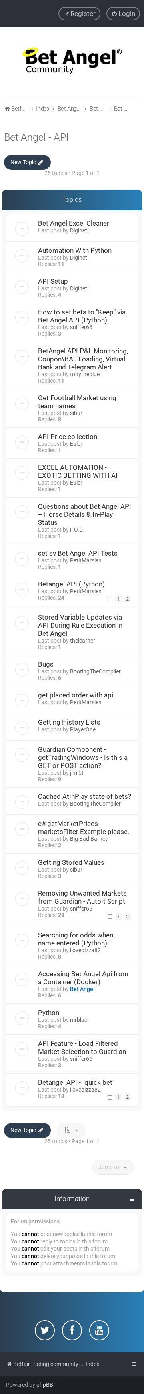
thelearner (82, 640)
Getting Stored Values (71, 862)
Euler (76, 444)
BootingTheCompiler (95, 671)
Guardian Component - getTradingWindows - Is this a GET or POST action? (83, 757)
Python (48, 1013)
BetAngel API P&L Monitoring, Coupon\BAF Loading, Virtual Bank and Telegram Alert (83, 359)
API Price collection (67, 437)
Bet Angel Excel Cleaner (73, 223)
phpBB (44, 1385)
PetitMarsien (86, 560)
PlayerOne (83, 729)
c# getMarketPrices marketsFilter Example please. (83, 828)
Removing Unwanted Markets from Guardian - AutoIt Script (82, 897)
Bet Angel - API (36, 137)
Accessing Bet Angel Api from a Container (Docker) (83, 978)
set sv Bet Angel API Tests (78, 553)
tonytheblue (85, 374)
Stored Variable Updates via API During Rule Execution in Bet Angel (80, 625)
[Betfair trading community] (72, 63)
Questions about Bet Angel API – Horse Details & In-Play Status (84, 514)
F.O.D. (77, 529)
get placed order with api (75, 695)
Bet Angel (82, 989)
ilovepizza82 (85, 950)
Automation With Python (75, 250)
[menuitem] (123, 13)
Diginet (78, 230)
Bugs (46, 664)
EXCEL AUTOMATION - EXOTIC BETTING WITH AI (78, 471)
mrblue (78, 1020)
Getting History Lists (69, 722)
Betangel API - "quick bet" (76, 1082)
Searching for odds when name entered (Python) (75, 939)
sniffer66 (81, 327)
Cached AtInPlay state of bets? (84, 796)
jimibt (77, 773)
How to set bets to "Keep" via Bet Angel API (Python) (82, 316)
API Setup (53, 281)
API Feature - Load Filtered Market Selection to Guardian (82, 1047)
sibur (76, 413)
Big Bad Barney (89, 839)
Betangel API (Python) (71, 584)
